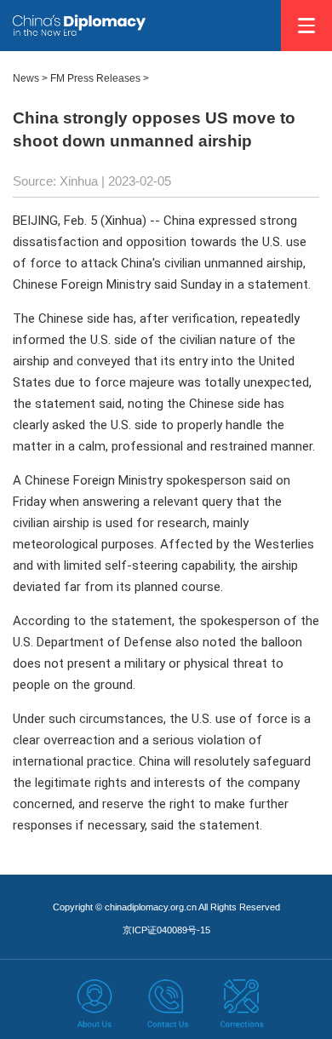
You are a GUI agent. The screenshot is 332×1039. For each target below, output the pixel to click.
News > (30, 78)
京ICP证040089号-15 (166, 930)
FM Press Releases (95, 78)
